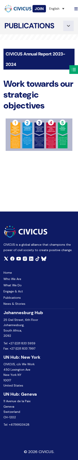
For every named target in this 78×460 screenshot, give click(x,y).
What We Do (12, 285)
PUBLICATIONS (29, 26)
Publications (12, 298)
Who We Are (12, 279)
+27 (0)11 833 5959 (22, 343)
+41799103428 (19, 425)
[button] (57, 9)
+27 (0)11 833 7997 (22, 348)
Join (39, 8)
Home (7, 273)
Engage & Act (13, 291)
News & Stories (14, 304)
